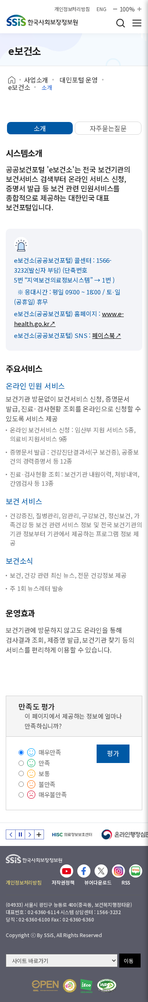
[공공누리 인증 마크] (45, 985)
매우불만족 (53, 794)
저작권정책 (63, 882)
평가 (113, 753)
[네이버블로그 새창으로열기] (135, 871)
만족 (44, 762)
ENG (101, 9)
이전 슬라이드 (11, 834)
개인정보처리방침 (72, 9)
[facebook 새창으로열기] (83, 871)
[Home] (14, 80)
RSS (126, 882)
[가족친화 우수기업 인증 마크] (69, 986)
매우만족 (50, 752)
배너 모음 (39, 834)
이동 (129, 961)
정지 (20, 834)
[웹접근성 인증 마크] (107, 986)
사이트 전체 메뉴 (136, 23)
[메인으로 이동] (34, 857)
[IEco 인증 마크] (86, 986)
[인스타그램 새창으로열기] (118, 871)
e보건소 (19, 87)
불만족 (47, 784)
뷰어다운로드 (97, 882)
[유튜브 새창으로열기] (66, 871)
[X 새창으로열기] (101, 871)
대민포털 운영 (79, 79)
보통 (44, 773)
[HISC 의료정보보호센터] (71, 834)
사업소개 (36, 79)
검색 (120, 23)
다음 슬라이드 (30, 834)
